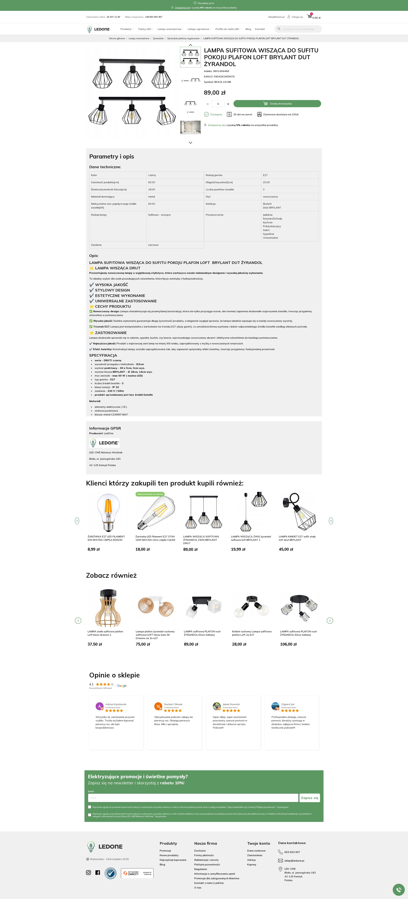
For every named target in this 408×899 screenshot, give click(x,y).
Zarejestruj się (182, 7)
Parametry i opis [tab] (111, 156)
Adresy (251, 859)
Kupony (251, 864)
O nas (197, 887)
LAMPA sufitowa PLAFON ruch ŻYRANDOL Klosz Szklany (202, 633)
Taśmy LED (144, 29)
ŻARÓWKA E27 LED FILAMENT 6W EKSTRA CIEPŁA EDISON (106, 538)
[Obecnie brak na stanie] (156, 512)
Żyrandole (158, 38)
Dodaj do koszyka (281, 103)
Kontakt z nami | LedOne (209, 883)
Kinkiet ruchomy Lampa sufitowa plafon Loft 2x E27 (252, 633)
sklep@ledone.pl (276, 16)
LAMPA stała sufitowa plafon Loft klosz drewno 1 (105, 633)
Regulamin (200, 869)
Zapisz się (309, 798)
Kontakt (260, 29)
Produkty (125, 29)
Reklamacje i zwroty (206, 859)
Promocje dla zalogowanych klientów (216, 878)
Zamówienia (254, 855)
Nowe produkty (169, 855)
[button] (313, 17)
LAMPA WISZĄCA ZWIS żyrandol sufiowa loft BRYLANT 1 (251, 538)
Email (91, 791)
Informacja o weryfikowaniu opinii (214, 873)
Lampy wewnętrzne (169, 29)
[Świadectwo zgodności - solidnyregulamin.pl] (111, 873)
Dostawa (200, 850)
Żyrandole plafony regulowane (183, 38)
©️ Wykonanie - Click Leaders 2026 (107, 859)
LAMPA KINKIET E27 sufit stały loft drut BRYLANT (297, 538)
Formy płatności (204, 855)
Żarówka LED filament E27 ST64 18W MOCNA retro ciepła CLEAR (155, 538)
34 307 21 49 (113, 16)
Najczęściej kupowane (173, 859)
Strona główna (117, 38)
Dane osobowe (256, 850)
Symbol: (209, 81)
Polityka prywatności (207, 864)
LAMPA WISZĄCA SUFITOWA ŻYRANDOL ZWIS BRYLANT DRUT (201, 540)
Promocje (165, 850)
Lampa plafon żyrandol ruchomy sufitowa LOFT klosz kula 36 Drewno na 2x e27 (155, 635)
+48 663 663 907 (153, 16)
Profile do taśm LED (227, 29)
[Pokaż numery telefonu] (399, 890)
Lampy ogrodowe (198, 29)
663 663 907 (292, 852)
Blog (248, 29)
